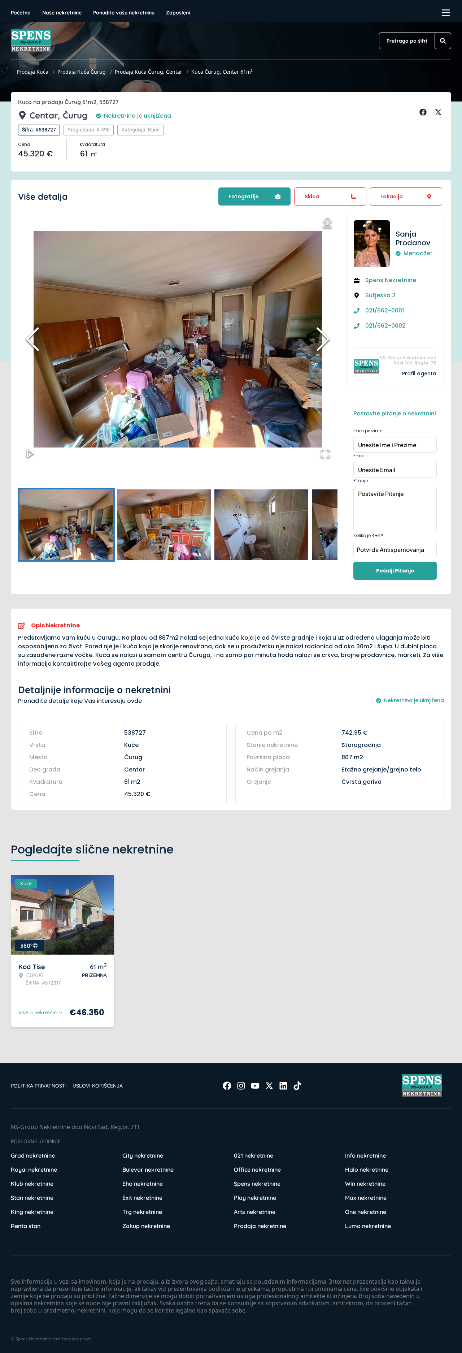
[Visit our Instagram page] (241, 1085)
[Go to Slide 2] (164, 525)
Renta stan (25, 1225)
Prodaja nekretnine (260, 1225)
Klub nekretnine (32, 1183)
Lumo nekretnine (368, 1225)
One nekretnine (365, 1211)
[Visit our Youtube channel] (255, 1085)
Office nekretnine (257, 1169)
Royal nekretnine (34, 1169)
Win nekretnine (365, 1183)
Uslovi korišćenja (98, 1085)
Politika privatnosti (39, 1085)
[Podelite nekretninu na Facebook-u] (424, 112)
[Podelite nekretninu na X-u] (439, 112)
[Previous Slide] (32, 339)
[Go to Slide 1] (66, 525)
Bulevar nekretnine (148, 1169)
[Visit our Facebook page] (227, 1085)
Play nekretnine (255, 1197)
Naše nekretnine (62, 12)
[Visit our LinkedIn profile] (283, 1085)
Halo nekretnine (366, 1169)
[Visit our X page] (269, 1085)
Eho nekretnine (142, 1183)
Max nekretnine (366, 1197)
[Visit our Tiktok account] (297, 1085)
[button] (177, 339)
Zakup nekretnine (146, 1225)
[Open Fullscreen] (325, 453)
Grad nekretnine (33, 1155)
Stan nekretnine (32, 1197)
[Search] (443, 41)
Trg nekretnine (142, 1211)
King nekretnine (32, 1211)
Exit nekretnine (142, 1197)
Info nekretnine (365, 1155)
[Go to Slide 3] (261, 525)
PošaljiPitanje (395, 570)
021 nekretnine (253, 1155)
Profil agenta (419, 373)
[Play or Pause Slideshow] (30, 453)
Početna (21, 12)
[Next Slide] (323, 339)
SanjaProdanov (413, 238)
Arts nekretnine (254, 1211)
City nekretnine (142, 1155)
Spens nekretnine (257, 1183)
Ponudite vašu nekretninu (123, 12)
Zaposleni (178, 12)
